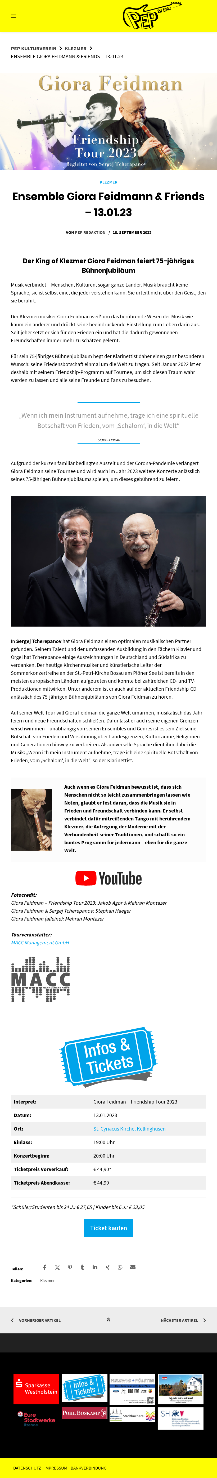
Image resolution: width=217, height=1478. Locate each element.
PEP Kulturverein (33, 48)
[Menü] (23, 16)
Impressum (55, 1468)
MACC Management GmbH (40, 942)
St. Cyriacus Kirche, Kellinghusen (129, 1128)
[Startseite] (152, 16)
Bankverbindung (88, 1468)
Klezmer (76, 48)
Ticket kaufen (108, 1228)
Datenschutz (27, 1468)
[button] (44, 1267)
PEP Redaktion (90, 232)
